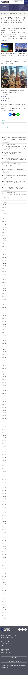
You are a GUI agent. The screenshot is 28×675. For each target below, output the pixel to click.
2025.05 (4, 246)
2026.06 (4, 210)
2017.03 (4, 518)
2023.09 (4, 302)
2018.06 (4, 476)
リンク (2, 96)
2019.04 (4, 449)
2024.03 (4, 285)
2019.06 (4, 443)
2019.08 (4, 438)
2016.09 (4, 535)
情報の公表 (4, 651)
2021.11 (4, 363)
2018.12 (4, 460)
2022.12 (4, 327)
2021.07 (4, 374)
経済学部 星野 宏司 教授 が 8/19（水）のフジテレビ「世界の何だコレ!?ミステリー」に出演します (14, 195)
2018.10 (4, 465)
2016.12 (4, 526)
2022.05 (4, 346)
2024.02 (4, 288)
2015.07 (4, 573)
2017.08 (4, 504)
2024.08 (4, 271)
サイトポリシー (5, 641)
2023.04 (4, 315)
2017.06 (4, 510)
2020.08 (4, 404)
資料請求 (16, 1)
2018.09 (4, 468)
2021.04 (4, 382)
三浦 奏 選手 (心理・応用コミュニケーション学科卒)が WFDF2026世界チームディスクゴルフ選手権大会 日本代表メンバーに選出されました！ (14, 147)
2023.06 (4, 310)
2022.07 (4, 340)
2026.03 (4, 218)
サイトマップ (4, 647)
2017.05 (4, 512)
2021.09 (4, 368)
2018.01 (4, 490)
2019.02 (4, 454)
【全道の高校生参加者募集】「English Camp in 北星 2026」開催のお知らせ (14, 165)
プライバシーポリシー (6, 643)
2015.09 (4, 568)
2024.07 (4, 274)
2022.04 (4, 349)
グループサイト (5, 645)
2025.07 (4, 241)
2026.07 (4, 207)
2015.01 (4, 590)
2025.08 (4, 238)
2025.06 (4, 243)
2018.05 (4, 479)
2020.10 (4, 399)
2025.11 (4, 229)
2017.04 (4, 515)
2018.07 (4, 474)
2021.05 (4, 379)
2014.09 (4, 601)
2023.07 (4, 307)
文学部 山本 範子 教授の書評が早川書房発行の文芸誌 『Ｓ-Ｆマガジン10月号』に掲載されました (14, 140)
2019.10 (4, 432)
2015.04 (4, 582)
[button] (3, 85)
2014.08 (4, 604)
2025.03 (4, 252)
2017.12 (4, 493)
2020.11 (4, 396)
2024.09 (4, 268)
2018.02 (4, 487)
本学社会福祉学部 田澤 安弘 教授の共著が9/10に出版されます (14, 171)
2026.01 (4, 224)
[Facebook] (10, 115)
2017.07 (4, 507)
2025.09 (4, 235)
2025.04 (4, 249)
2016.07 (4, 540)
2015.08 (4, 571)
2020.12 (4, 393)
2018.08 (4, 471)
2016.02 (4, 554)
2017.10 (4, 499)
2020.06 (4, 410)
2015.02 (4, 587)
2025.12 (4, 227)
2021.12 (4, 360)
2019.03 (4, 451)
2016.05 (4, 546)
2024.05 (4, 279)
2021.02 (4, 388)
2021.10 (4, 365)
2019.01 (4, 457)
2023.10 (4, 299)
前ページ (4, 120)
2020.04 (4, 415)
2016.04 (4, 548)
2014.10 (4, 598)
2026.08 (4, 205)
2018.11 (4, 462)
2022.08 (4, 338)
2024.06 (4, 277)
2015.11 (4, 562)
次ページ (4, 123)
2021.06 (4, 376)
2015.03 (4, 585)
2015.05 (4, 579)
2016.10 (4, 532)
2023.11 (4, 296)
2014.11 (4, 596)
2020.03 (4, 418)
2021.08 (4, 371)
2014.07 (4, 607)
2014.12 (4, 593)
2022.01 (4, 357)
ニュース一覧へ (5, 127)
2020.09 (4, 401)
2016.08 (4, 537)
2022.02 (4, 354)
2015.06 (4, 576)
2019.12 (4, 426)
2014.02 (4, 621)
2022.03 (4, 352)
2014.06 (4, 610)
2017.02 (4, 521)
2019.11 (4, 429)
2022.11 (4, 329)
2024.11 (4, 263)
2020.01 (4, 424)
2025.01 (4, 257)
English (21, 1)
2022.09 (4, 335)
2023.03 (4, 318)
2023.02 (4, 321)
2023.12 (4, 293)
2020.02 (4, 421)
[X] (14, 115)
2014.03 (4, 618)
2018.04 (4, 482)
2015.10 (4, 565)
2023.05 (4, 313)
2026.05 (4, 213)
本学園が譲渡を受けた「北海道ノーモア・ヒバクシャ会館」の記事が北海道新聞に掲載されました (14, 160)
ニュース (5, 134)
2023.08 (4, 304)
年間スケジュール (5, 652)
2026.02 (4, 221)
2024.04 (4, 282)
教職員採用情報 (5, 649)
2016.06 (4, 543)
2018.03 (4, 485)
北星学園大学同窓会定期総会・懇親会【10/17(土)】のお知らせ (12, 154)
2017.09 (4, 501)
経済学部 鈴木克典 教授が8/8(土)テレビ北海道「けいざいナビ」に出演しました (14, 183)
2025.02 (4, 254)
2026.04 (4, 216)
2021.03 (4, 385)
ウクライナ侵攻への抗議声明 (14, 661)
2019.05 (4, 446)
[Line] (18, 115)
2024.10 (4, 266)
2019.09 (4, 435)
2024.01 (4, 291)
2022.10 (4, 332)
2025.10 (4, 232)
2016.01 (4, 557)
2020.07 (4, 407)
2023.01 (4, 324)
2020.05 (4, 413)
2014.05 (4, 612)
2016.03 (4, 551)
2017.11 (4, 496)
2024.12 (4, 260)
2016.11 (4, 529)
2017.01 (4, 524)
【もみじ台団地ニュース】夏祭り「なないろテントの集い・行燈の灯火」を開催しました (14, 189)
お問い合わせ (14, 657)
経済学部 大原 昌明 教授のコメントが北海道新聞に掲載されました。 (14, 177)
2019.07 (4, 440)
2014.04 (4, 615)
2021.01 (4, 390)
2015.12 (4, 560)
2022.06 (4, 343)
